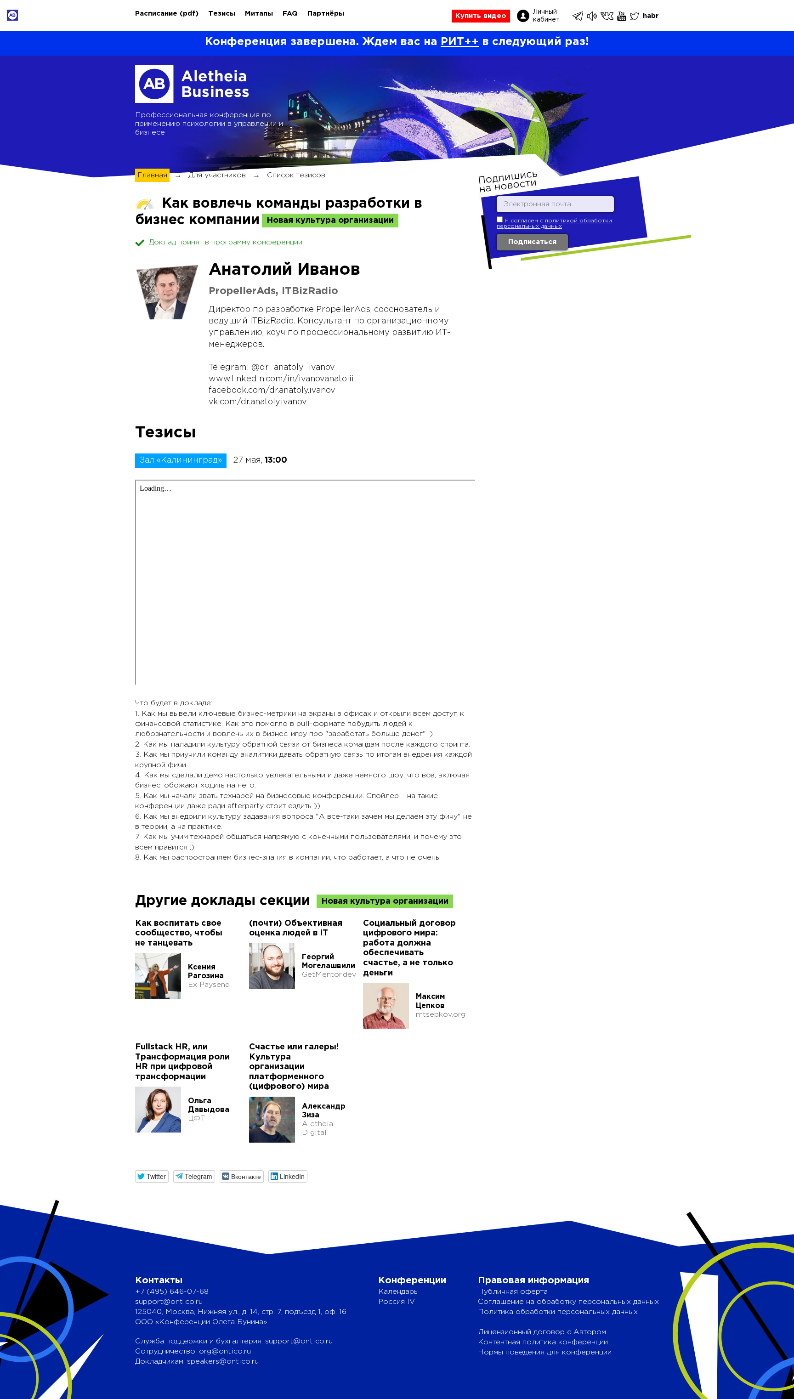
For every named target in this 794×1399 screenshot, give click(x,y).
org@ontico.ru (225, 1351)
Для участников (217, 175)
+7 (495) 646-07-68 (172, 1291)
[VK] (608, 16)
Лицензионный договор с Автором (542, 1332)
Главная (152, 175)
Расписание (156, 14)
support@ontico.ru (169, 1301)
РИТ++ (460, 42)
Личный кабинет (546, 16)
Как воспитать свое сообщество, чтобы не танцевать (178, 933)
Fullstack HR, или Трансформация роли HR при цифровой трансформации (182, 1062)
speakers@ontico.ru (223, 1361)
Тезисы (221, 14)
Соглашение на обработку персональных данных (568, 1301)
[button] (152, 1176)
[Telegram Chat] (578, 16)
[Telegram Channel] (592, 16)
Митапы (259, 14)
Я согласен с (554, 223)
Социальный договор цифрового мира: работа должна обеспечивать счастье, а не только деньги (409, 948)
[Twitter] (635, 16)
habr (651, 16)
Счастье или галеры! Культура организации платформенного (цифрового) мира (294, 1066)
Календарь (398, 1291)
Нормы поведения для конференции (545, 1352)
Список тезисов (296, 175)
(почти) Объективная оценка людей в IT (295, 928)
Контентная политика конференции (543, 1342)
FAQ (290, 14)
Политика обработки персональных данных (558, 1311)
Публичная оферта (513, 1291)
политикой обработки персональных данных (554, 223)
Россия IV (396, 1301)
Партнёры (325, 14)
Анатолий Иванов (284, 270)
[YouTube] (622, 16)
